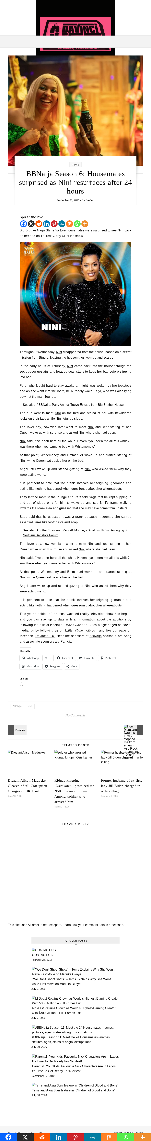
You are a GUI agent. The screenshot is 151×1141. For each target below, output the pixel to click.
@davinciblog (85, 850)
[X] (31, 223)
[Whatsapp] (77, 223)
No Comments (75, 1093)
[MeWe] (61, 223)
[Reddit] (38, 223)
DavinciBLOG (45, 855)
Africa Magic (97, 844)
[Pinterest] (54, 223)
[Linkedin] (46, 223)
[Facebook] (23, 223)
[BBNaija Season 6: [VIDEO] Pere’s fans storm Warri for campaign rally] (17, 1108)
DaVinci (90, 200)
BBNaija (56, 844)
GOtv (77, 844)
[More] (84, 223)
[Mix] (69, 223)
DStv (67, 844)
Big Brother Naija (32, 338)
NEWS (75, 165)
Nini (120, 338)
